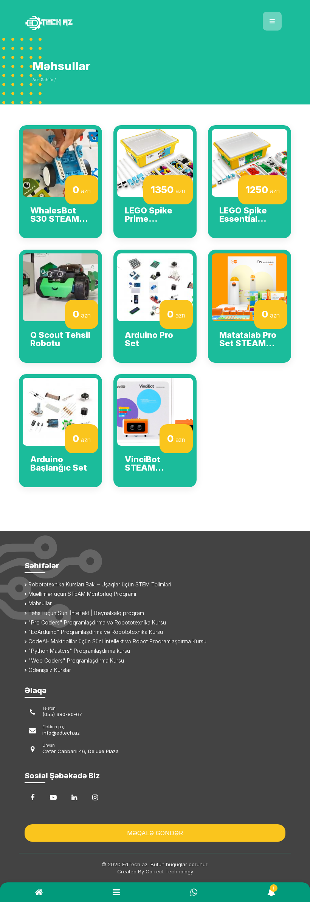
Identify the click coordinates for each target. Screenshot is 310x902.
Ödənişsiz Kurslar (49, 670)
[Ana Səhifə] (87, 18)
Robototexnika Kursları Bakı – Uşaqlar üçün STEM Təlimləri (99, 584)
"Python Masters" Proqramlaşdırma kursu (78, 650)
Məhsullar (39, 603)
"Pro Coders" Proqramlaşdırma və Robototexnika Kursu (96, 622)
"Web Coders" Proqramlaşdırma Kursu (75, 660)
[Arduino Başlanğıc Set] (60, 411)
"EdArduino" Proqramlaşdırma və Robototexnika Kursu (95, 632)
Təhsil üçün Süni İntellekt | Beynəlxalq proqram (85, 613)
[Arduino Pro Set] (155, 286)
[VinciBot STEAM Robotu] (155, 411)
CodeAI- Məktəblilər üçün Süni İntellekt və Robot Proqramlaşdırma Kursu (116, 641)
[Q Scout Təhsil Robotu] (60, 286)
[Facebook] (32, 797)
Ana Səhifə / (44, 79)
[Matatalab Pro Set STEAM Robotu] (249, 286)
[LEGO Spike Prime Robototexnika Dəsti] (155, 162)
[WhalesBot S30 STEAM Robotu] (60, 162)
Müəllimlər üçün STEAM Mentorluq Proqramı (81, 594)
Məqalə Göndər (155, 833)
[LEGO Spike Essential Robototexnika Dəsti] (249, 162)
